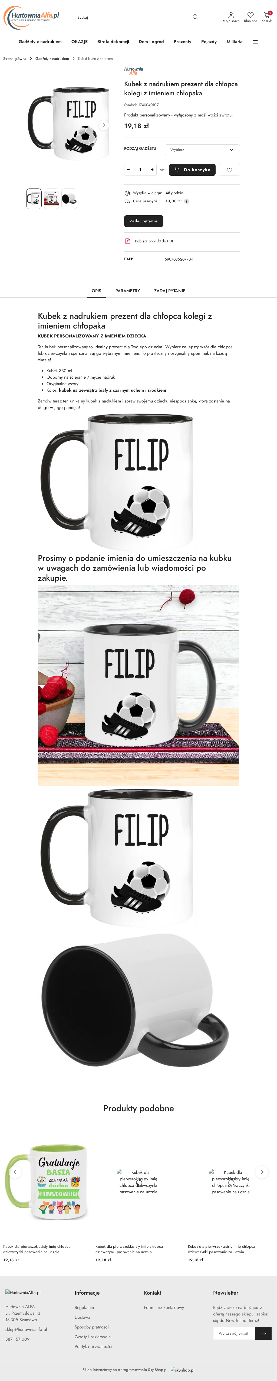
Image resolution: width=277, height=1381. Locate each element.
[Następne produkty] (262, 1172)
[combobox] (202, 149)
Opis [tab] (96, 291)
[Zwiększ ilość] (152, 170)
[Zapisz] (263, 1333)
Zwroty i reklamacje (93, 1337)
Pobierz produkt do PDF (154, 241)
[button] (255, 41)
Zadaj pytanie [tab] (169, 291)
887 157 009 (17, 1339)
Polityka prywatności (93, 1346)
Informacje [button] (87, 1293)
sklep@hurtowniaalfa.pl (26, 1329)
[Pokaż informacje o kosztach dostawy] (187, 201)
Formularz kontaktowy (164, 1307)
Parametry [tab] (128, 291)
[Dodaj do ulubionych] (229, 170)
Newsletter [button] (225, 1293)
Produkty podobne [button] (138, 1108)
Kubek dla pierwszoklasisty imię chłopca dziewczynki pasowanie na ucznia (37, 1249)
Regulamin (84, 1307)
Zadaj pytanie (144, 221)
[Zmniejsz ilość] (128, 170)
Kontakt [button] (152, 1293)
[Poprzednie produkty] (15, 1172)
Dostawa (82, 1317)
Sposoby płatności (92, 1327)
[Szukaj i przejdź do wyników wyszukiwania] (195, 18)
